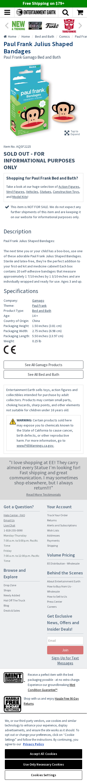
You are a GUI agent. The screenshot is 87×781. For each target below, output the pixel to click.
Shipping (52, 545)
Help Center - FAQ (14, 515)
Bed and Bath (41, 310)
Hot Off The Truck (14, 600)
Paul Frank (39, 305)
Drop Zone (10, 585)
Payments (53, 540)
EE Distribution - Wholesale (63, 563)
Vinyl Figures (15, 191)
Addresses (53, 535)
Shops (7, 590)
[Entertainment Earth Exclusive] (35, 25)
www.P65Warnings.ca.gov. (35, 445)
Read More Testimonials (43, 494)
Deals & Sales (12, 610)
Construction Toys (66, 191)
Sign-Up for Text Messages (65, 660)
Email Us (9, 520)
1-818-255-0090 (13, 530)
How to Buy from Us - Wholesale (59, 589)
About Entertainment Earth (63, 581)
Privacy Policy (33, 744)
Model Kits (20, 197)
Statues (45, 191)
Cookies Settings (43, 775)
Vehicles (32, 191)
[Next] (80, 25)
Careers (52, 606)
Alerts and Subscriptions (62, 525)
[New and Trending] (18, 25)
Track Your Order (57, 515)
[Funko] (52, 25)
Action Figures (68, 186)
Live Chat (9, 525)
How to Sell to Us (57, 596)
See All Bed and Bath (43, 374)
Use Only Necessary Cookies (43, 764)
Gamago (38, 300)
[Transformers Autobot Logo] (69, 25)
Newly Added (12, 595)
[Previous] (6, 25)
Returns (52, 520)
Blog (6, 605)
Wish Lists (53, 530)
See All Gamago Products (43, 365)
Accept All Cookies (43, 754)
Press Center (54, 601)
